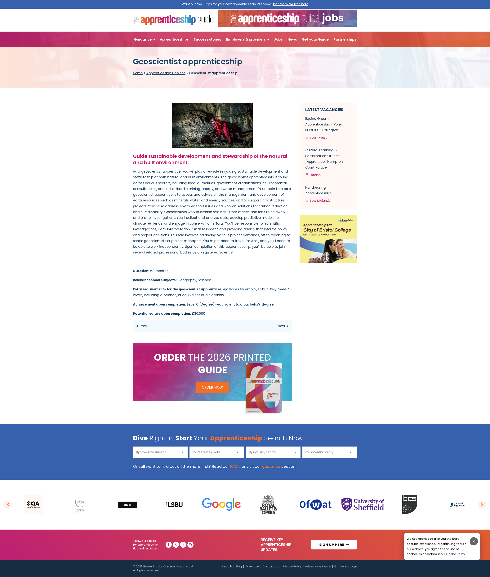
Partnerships (345, 39)
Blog (239, 566)
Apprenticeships (174, 39)
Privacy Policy (292, 566)
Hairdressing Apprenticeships (318, 194)
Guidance (143, 39)
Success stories (207, 39)
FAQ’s (235, 466)
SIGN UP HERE (332, 544)
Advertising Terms (318, 566)
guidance (271, 466)
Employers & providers (246, 39)
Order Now (212, 387)
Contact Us (271, 566)
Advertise (252, 566)
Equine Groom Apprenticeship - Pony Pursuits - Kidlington (323, 128)
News (292, 39)
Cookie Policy (455, 554)
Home (138, 73)
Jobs (278, 39)
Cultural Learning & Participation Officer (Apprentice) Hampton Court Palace (324, 162)
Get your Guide (315, 39)
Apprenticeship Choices (165, 73)
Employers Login (345, 566)
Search (227, 566)
